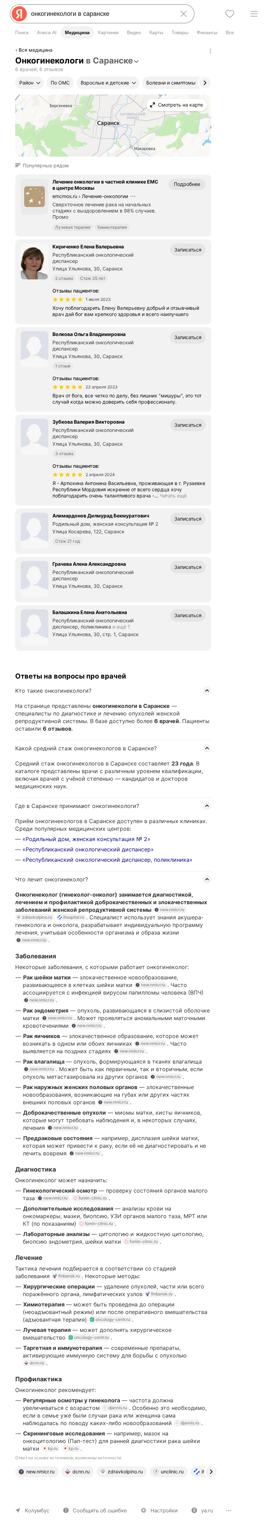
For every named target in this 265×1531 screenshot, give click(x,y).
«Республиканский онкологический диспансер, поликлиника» (107, 859)
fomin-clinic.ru (93, 1198)
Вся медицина (35, 50)
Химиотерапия (112, 227)
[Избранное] (229, 13)
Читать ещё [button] (173, 495)
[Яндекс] (19, 13)
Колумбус (37, 1510)
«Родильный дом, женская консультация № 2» (86, 839)
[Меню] (254, 14)
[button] (44, 165)
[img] (67, 299)
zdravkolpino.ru (37, 917)
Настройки (164, 1510)
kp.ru (53, 1448)
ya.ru (207, 1510)
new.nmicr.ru (172, 909)
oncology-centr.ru (113, 1319)
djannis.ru (117, 1407)
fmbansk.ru (69, 1275)
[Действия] (210, 51)
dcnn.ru (37, 1362)
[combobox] (101, 14)
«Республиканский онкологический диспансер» (88, 849)
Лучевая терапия (72, 227)
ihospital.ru (73, 917)
